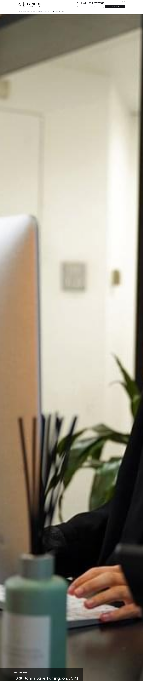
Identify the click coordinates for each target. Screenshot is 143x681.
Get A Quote (115, 6)
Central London (27, 11)
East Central (36, 11)
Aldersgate (44, 11)
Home (20, 11)
